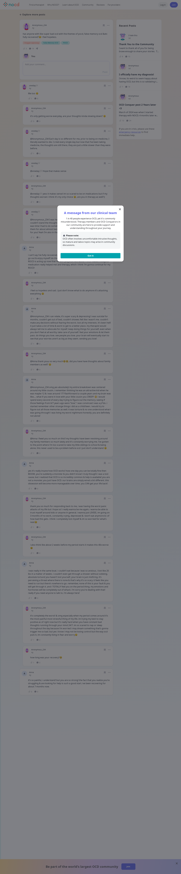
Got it (91, 255)
